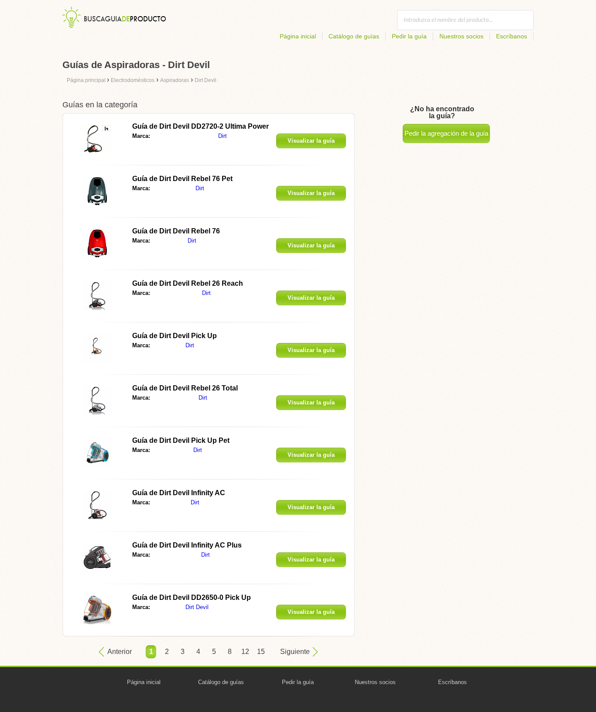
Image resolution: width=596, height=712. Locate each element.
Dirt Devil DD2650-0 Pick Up (191, 597)
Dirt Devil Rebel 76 (176, 231)
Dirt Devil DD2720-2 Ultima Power (200, 126)
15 (261, 651)
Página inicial (298, 36)
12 (245, 651)
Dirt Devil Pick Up (174, 335)
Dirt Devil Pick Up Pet (180, 440)
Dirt (222, 136)
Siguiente (295, 651)
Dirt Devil (197, 607)
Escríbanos (511, 36)
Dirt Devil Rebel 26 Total (185, 388)
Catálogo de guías (354, 36)
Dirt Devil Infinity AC (178, 492)
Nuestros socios (461, 36)
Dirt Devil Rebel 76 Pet (182, 178)
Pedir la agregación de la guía (446, 133)
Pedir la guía (409, 36)
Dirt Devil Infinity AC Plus (187, 545)
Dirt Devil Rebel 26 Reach (187, 283)
